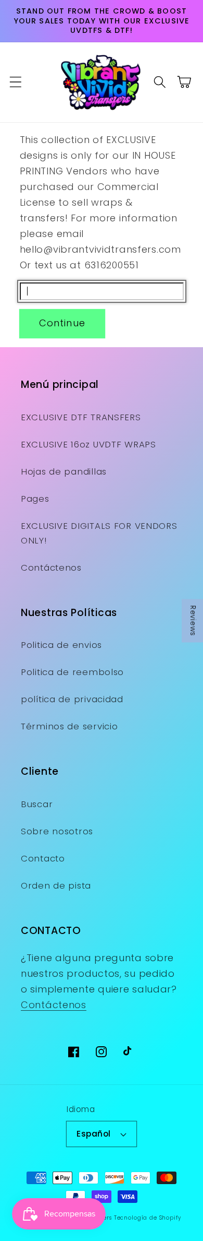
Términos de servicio (69, 726)
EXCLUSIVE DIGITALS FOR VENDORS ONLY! (99, 533)
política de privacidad (72, 699)
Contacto (43, 858)
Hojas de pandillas (64, 471)
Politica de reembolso (72, 672)
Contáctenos (51, 567)
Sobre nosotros (57, 831)
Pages (35, 498)
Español (93, 1133)
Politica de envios (61, 645)
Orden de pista (56, 885)
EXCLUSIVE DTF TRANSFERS (81, 417)
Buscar (37, 804)
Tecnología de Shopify (147, 1218)
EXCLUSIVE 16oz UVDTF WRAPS (88, 444)
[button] (16, 82)
